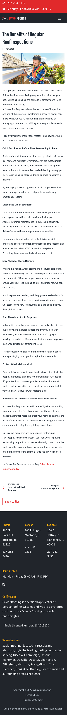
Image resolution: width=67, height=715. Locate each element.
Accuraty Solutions (54, 708)
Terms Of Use (32, 695)
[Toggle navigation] (60, 18)
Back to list (12, 501)
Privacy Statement (33, 700)
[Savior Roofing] (15, 18)
